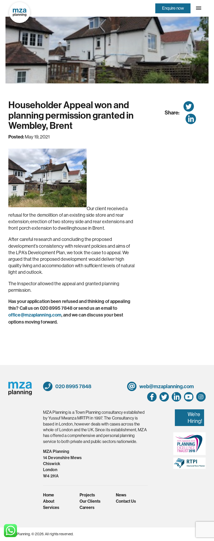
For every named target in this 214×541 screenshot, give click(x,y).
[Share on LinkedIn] (191, 119)
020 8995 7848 (73, 386)
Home (48, 495)
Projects (87, 495)
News (121, 495)
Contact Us (126, 501)
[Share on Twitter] (188, 106)
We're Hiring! (195, 417)
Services (51, 507)
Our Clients (90, 501)
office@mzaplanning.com (34, 315)
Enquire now (173, 8)
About (48, 501)
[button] (198, 8)
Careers (87, 507)
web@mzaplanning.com (166, 386)
